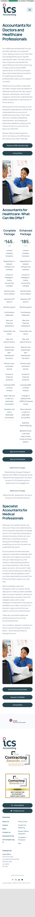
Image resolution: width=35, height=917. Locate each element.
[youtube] (22, 879)
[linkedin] (19, 879)
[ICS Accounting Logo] (9, 4)
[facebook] (13, 879)
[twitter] (16, 879)
